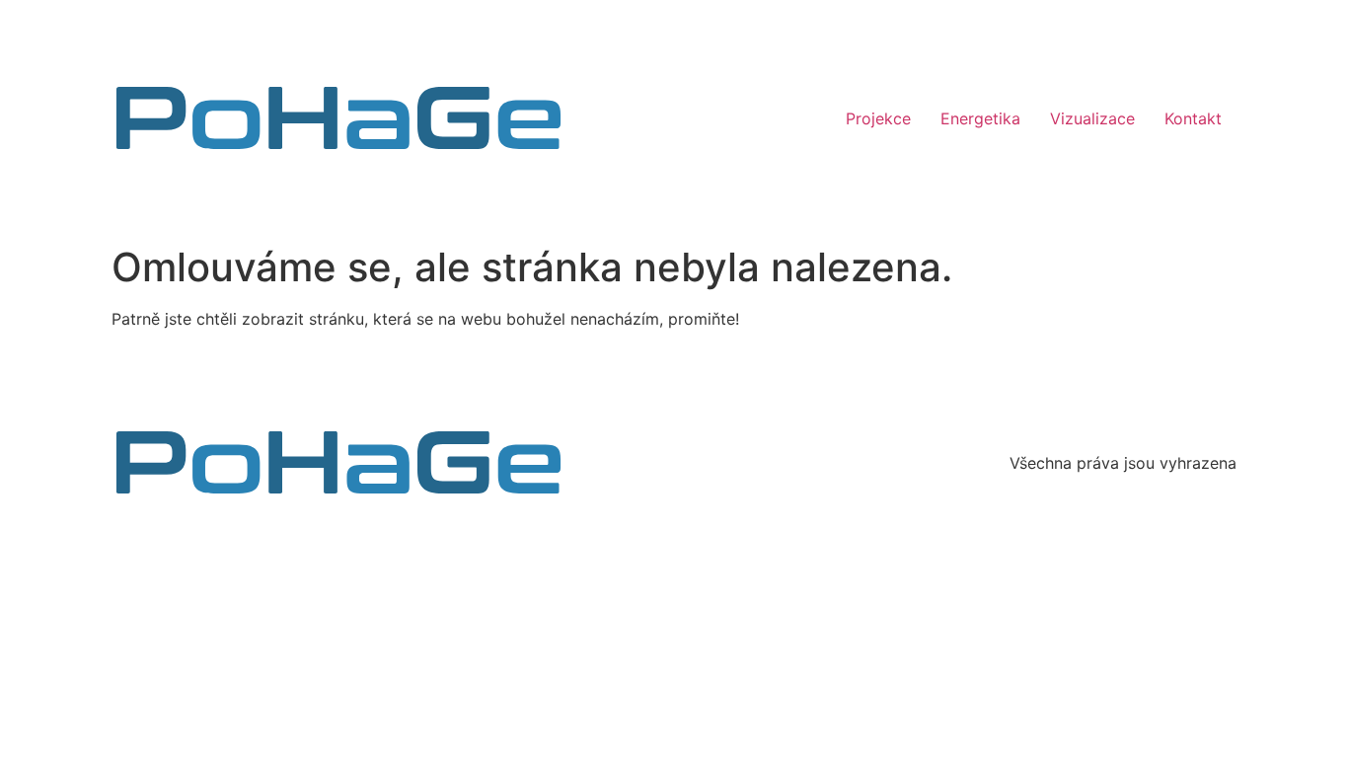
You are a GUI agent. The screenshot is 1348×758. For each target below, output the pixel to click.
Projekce (878, 118)
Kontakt (1193, 118)
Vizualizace (1092, 118)
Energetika (980, 118)
